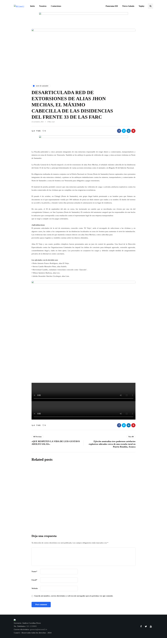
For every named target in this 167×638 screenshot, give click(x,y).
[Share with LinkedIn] (129, 131)
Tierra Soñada (128, 6)
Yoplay (141, 6)
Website (35, 588)
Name (34, 571)
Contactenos (56, 6)
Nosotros (42, 6)
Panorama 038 (112, 6)
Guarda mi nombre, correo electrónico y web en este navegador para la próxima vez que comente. (73, 596)
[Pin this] (133, 131)
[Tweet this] (124, 131)
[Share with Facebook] (119, 131)
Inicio (32, 6)
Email (34, 580)
